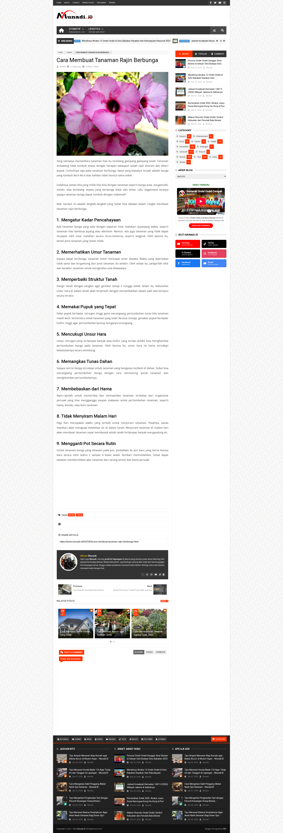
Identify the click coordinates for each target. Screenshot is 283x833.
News (89, 739)
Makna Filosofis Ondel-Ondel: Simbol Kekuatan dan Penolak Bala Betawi (205, 119)
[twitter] (143, 574)
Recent (185, 54)
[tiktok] (160, 574)
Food (182, 141)
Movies (112, 739)
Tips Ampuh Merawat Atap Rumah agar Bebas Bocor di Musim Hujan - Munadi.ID (88, 757)
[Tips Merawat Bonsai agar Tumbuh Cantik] (149, 623)
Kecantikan (184, 147)
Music (135, 739)
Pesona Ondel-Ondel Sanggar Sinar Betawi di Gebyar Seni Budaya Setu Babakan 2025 (205, 63)
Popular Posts (202, 55)
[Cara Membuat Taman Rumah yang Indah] (112, 623)
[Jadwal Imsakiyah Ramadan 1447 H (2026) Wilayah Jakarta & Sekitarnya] (149, 41)
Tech (199, 157)
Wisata (182, 162)
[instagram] (151, 574)
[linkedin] (163, 574)
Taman (69, 52)
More (163, 601)
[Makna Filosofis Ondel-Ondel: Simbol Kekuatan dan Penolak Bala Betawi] (180, 120)
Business (64, 739)
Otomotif (76, 30)
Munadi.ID (81, 829)
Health (213, 141)
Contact (76, 3)
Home (59, 3)
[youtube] (155, 574)
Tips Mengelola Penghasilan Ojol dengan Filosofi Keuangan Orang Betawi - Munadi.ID (88, 801)
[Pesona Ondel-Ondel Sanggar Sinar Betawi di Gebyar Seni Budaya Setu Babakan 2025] (180, 63)
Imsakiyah (158, 41)
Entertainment (202, 136)
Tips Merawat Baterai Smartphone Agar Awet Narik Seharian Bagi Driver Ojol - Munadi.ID (88, 815)
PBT (224, 829)
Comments (219, 54)
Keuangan (204, 147)
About (67, 3)
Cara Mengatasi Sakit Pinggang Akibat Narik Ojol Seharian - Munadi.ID (87, 785)
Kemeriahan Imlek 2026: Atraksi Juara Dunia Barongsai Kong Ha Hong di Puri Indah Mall (206, 106)
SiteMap (112, 3)
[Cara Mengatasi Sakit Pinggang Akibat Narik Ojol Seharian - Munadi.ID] (62, 786)
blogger (139, 652)
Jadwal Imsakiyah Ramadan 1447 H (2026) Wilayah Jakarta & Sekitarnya (199, 41)
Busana (183, 136)
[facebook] (147, 574)
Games (197, 141)
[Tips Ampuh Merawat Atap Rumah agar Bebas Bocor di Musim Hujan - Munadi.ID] (62, 758)
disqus (149, 652)
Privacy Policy (88, 3)
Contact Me (220, 739)
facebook (160, 652)
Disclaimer (101, 3)
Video (215, 157)
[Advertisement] (172, 16)
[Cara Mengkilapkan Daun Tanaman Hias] (75, 623)
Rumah (89, 66)
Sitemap (162, 739)
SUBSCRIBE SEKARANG (201, 226)
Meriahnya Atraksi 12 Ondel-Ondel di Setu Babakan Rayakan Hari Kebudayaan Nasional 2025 (100, 41)
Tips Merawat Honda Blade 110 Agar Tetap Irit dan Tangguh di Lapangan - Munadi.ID (89, 771)
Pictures (202, 152)
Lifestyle (97, 30)
